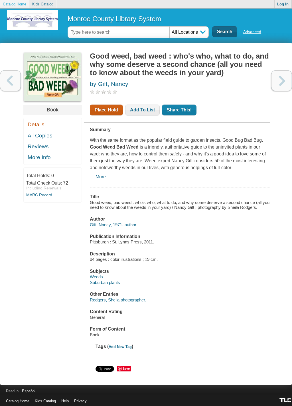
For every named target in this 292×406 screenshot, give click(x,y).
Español (28, 391)
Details (36, 124)
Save (126, 368)
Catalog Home (14, 4)
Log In (283, 4)
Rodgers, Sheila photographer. (118, 299)
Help (65, 401)
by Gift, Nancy (109, 84)
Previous (10, 80)
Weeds (96, 276)
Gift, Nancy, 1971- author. (113, 224)
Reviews (38, 146)
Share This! (179, 109)
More (101, 176)
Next (281, 80)
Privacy (80, 401)
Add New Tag (120, 347)
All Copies (40, 136)
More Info (39, 157)
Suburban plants (105, 282)
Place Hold (106, 109)
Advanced (252, 31)
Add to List (142, 109)
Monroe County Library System (114, 19)
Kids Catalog (42, 4)
